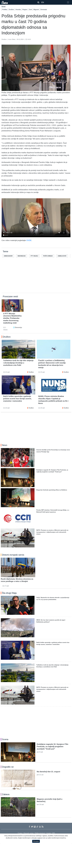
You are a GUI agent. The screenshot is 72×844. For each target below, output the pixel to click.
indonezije (22, 256)
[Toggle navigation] (68, 2)
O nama (20, 833)
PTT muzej (34, 256)
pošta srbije (48, 256)
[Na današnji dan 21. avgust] (18, 779)
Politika (4, 9)
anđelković (62, 256)
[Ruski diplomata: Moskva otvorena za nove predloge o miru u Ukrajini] (18, 567)
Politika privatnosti (40, 833)
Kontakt (49, 833)
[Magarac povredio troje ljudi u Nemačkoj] (18, 807)
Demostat (43, 9)
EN (42, 2)
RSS (53, 833)
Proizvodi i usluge (28, 833)
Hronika (18, 9)
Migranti (36, 9)
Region (24, 9)
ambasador (8, 256)
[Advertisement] (36, 278)
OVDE (29, 240)
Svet (30, 9)
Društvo (11, 9)
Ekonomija (18, 327)
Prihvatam (36, 841)
